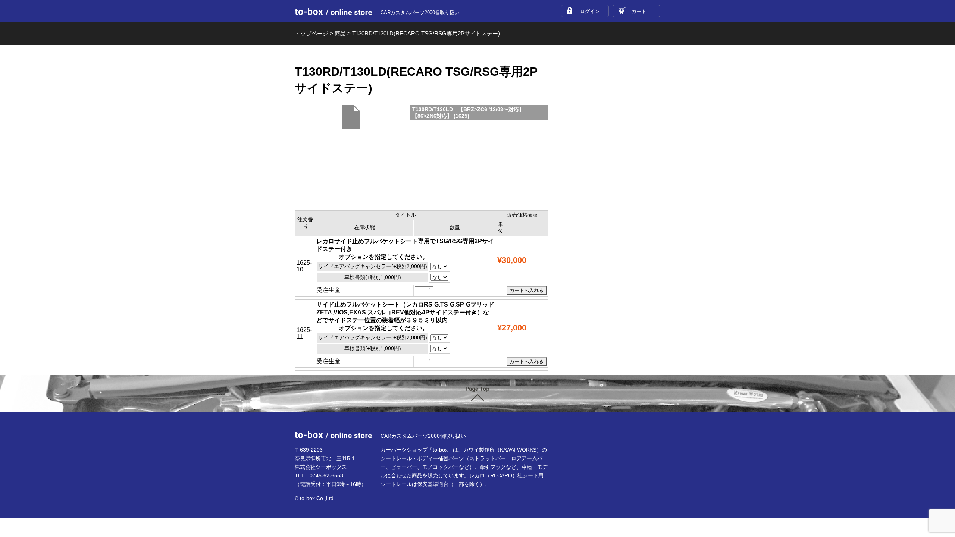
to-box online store (333, 11)
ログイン (589, 11)
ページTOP (477, 394)
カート (639, 11)
